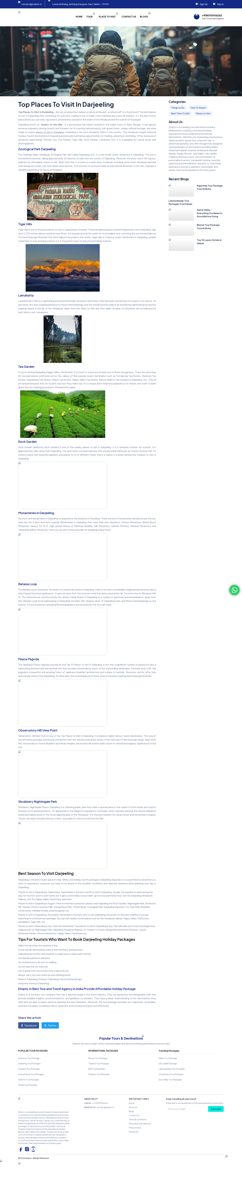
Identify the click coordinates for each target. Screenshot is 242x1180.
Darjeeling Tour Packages (29, 1063)
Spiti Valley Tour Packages (170, 1079)
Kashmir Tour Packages (28, 1079)
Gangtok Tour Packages (29, 1069)
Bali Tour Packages (96, 1069)
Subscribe (216, 1109)
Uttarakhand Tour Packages (171, 1074)
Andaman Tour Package (28, 1058)
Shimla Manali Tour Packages (31, 1074)
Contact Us (129, 16)
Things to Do (177, 107)
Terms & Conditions (138, 1119)
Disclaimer (133, 1132)
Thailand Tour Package (98, 1063)
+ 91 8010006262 (100, 1103)
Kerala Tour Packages (27, 1085)
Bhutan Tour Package (97, 1058)
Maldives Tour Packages (99, 1074)
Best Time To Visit (180, 113)
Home (79, 16)
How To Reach (198, 107)
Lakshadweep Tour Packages (172, 1069)
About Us (133, 1107)
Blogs (144, 16)
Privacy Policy (135, 1127)
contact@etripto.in (105, 1107)
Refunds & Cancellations (140, 1123)
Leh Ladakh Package (168, 1063)
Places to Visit (203, 113)
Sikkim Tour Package (168, 1058)
